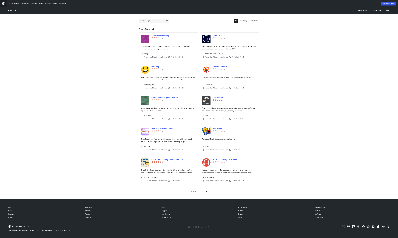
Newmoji (155, 67)
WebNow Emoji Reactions (162, 128)
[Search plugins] (167, 21)
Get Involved (242, 207)
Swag (241, 217)
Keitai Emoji (218, 36)
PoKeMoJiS (217, 128)
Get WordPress (388, 3)
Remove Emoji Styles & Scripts (164, 98)
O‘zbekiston (32, 227)
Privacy (10, 217)
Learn (164, 207)
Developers (166, 214)
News (10, 211)
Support (164, 211)
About (10, 207)
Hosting (11, 214)
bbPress (319, 214)
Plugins (87, 214)
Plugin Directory (13, 10)
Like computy (218, 98)
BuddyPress (320, 217)
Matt (317, 211)
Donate (241, 214)
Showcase (88, 207)
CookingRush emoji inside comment (167, 159)
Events (240, 211)
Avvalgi (193, 191)
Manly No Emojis (220, 67)
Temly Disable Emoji (160, 36)
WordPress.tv (167, 217)
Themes (88, 211)
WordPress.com (321, 207)
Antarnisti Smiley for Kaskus (225, 159)
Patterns (88, 217)
